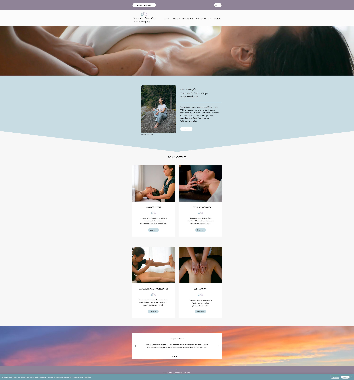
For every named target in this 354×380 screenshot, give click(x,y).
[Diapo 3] (176, 356)
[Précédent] (135, 346)
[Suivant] (218, 346)
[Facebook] (177, 370)
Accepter (345, 377)
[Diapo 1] (172, 356)
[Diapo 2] (174, 356)
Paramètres (335, 377)
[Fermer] (352, 377)
